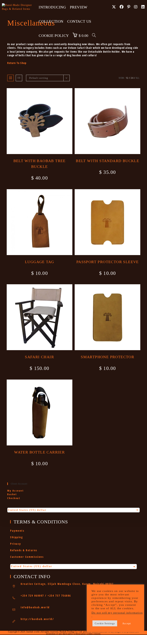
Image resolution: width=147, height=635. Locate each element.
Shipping (16, 537)
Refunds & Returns (23, 550)
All (138, 78)
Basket (12, 494)
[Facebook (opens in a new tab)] (121, 7)
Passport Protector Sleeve (107, 262)
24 (132, 78)
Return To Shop (16, 63)
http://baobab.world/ (37, 619)
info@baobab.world (35, 607)
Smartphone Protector (107, 357)
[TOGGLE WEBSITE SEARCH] (94, 35)
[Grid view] (10, 78)
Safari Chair (39, 357)
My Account (15, 490)
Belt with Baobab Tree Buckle (39, 164)
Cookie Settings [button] (105, 623)
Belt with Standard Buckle (107, 161)
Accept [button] (126, 623)
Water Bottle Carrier (39, 452)
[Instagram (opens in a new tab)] (135, 7)
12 (127, 78)
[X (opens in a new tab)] (114, 7)
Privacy (15, 543)
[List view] (19, 78)
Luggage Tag (39, 262)
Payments (17, 530)
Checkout (13, 498)
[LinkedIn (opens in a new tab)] (143, 7)
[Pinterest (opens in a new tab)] (128, 7)
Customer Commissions (27, 557)
